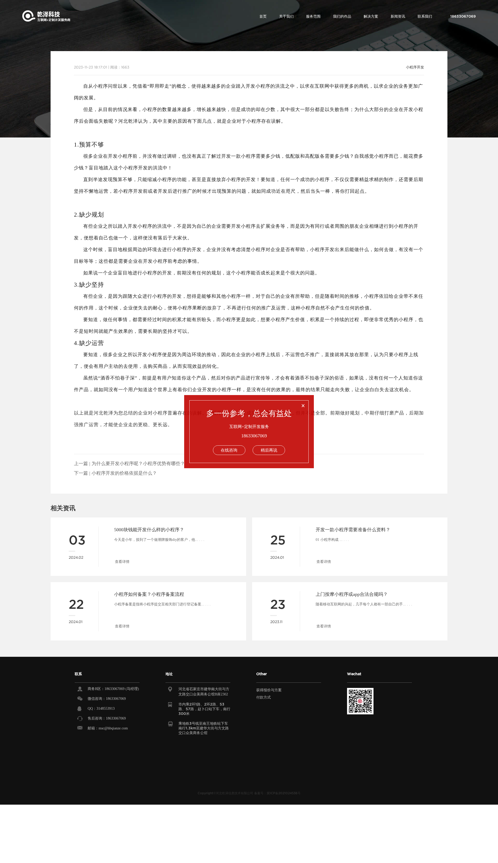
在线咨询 (229, 450)
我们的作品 (342, 16)
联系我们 (425, 16)
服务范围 (313, 16)
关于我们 (286, 16)
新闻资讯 (398, 16)
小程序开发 (415, 67)
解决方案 (371, 16)
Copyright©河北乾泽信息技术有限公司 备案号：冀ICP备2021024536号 (249, 793)
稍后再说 (269, 450)
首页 (263, 16)
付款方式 (263, 697)
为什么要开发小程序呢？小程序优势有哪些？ (138, 463)
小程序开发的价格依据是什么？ (124, 473)
